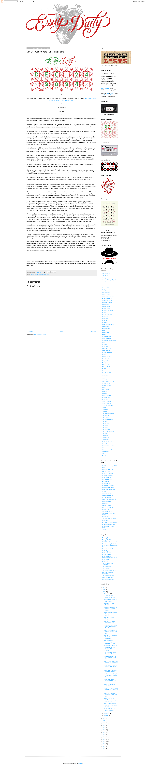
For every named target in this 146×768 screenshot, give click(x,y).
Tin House (105, 435)
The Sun (104, 433)
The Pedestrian (106, 423)
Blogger (80, 763)
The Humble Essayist (108, 575)
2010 (104, 748)
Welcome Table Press (108, 450)
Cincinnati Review (107, 300)
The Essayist (105, 568)
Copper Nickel (106, 308)
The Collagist (105, 417)
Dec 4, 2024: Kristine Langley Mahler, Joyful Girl (110, 695)
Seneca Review (106, 401)
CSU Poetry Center (107, 479)
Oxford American (106, 385)
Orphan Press (106, 383)
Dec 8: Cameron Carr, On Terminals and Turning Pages (110, 675)
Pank (103, 387)
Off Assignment (106, 379)
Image (104, 355)
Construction (105, 304)
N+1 (103, 371)
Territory (104, 411)
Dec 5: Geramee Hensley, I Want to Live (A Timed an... (111, 689)
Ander (111, 93)
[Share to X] (51, 272)
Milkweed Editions (107, 365)
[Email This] (48, 272)
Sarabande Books (107, 511)
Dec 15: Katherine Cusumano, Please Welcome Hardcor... (110, 642)
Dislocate (104, 320)
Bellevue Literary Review (109, 288)
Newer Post (30, 331)
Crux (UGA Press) (107, 477)
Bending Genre (106, 538)
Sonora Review (106, 403)
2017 (104, 732)
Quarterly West (106, 397)
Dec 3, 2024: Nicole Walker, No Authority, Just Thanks (110, 700)
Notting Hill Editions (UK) (109, 499)
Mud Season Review (108, 369)
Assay (104, 286)
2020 (104, 725)
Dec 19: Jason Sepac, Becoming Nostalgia (110, 622)
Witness (104, 454)
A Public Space (106, 274)
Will (108, 93)
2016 (104, 734)
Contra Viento (106, 306)
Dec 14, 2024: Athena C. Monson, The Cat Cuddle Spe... (110, 647)
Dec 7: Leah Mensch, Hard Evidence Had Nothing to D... (110, 680)
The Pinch (105, 425)
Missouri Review (106, 367)
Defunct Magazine (107, 314)
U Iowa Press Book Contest (109, 522)
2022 (104, 720)
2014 (104, 739)
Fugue (104, 334)
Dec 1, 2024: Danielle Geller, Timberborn (110, 709)
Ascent (104, 284)
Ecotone (104, 322)
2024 (104, 592)
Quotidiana (105, 561)
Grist (103, 342)
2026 (104, 587)
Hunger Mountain (107, 352)
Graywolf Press (106, 483)
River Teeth (105, 399)
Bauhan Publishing (107, 469)
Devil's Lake (105, 316)
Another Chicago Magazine (109, 280)
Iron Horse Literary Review (109, 359)
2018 (104, 730)
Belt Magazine (106, 292)
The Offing (105, 421)
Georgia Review (106, 336)
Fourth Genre (105, 332)
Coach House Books (107, 473)
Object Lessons (106, 377)
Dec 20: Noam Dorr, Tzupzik (109, 618)
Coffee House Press (107, 475)
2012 (104, 744)
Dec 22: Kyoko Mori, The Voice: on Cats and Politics (110, 609)
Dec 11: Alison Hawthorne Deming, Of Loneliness (111, 662)
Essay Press (105, 326)
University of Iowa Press (108, 524)
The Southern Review (108, 431)
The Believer (105, 415)
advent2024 (46, 274)
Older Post (93, 331)
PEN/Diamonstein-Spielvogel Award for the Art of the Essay (109, 558)
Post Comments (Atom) (40, 334)
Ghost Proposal (106, 338)
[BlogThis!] (50, 272)
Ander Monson (105, 88)
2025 (104, 589)
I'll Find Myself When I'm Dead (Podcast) (108, 551)
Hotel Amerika (106, 350)
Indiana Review (106, 357)
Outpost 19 (105, 503)
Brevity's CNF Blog (107, 540)
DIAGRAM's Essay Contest (109, 542)
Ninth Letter (105, 375)
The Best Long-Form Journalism (107, 564)
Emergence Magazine (108, 324)
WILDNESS (105, 452)
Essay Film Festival (107, 549)
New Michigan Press (107, 495)
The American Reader (108, 413)
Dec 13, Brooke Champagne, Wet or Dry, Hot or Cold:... (110, 652)
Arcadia (104, 282)
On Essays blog (106, 554)
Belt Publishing (106, 471)
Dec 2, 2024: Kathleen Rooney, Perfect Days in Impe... (110, 705)
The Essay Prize (106, 566)
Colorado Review (107, 302)
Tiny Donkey (105, 437)
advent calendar (39, 274)
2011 (104, 746)
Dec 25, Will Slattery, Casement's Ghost (109, 596)
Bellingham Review (107, 290)
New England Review (108, 373)
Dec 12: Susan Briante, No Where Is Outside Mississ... (110, 657)
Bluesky (106, 95)
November (107, 713)
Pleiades (104, 393)
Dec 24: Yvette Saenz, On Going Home (110, 600)
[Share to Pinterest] (55, 272)
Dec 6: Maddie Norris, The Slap (110, 685)
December (107, 594)
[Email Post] (44, 272)
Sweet (104, 407)
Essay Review (106, 328)
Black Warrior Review (108, 296)
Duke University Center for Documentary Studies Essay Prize (109, 545)
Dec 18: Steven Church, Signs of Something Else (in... (110, 626)
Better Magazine (106, 294)
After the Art (105, 276)
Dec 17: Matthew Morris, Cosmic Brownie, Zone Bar (110, 632)
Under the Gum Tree (107, 442)
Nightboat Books (106, 497)
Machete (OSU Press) (108, 487)
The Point (104, 427)
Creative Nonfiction (107, 310)
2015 (104, 737)
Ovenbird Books (106, 505)
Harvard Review (106, 348)
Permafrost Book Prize (108, 507)
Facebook (112, 95)
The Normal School (107, 419)
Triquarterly (105, 439)
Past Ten (104, 391)
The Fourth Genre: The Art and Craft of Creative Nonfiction (109, 572)
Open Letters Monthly (108, 381)
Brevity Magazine (107, 298)
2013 (104, 741)
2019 (104, 727)
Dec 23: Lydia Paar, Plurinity (109, 604)
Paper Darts (105, 389)
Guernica (104, 344)
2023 (104, 718)
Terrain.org (105, 409)
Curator (104, 312)
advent (32, 274)
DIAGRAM (105, 318)
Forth (103, 330)
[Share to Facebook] (53, 272)
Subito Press (105, 516)
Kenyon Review (106, 361)
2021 (104, 723)
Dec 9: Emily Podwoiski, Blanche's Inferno (110, 671)
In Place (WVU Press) (108, 485)
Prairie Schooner (106, 395)
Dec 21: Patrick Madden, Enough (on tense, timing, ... (110, 614)
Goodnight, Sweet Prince (109, 340)
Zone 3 (104, 456)
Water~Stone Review (108, 446)
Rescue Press (106, 509)
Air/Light (104, 278)
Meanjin (104, 363)
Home (62, 331)
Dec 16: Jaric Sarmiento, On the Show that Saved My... (110, 637)
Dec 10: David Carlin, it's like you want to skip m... (110, 666)
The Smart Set (106, 429)
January (106, 715)
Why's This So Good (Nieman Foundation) (108, 578)
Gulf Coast (105, 346)
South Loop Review (107, 405)
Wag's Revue (105, 444)
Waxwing (104, 448)
